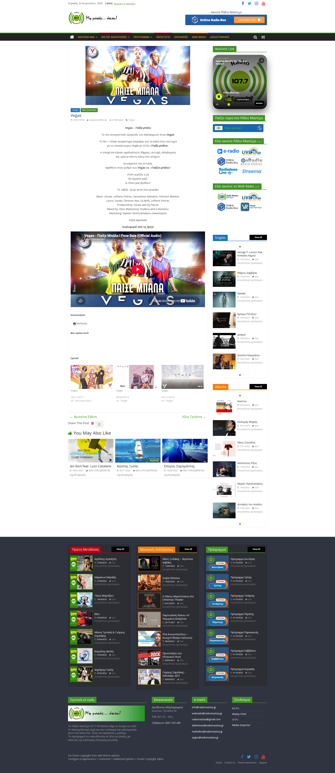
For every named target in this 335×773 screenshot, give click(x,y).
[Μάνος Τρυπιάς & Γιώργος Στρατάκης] (81, 630)
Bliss (97, 614)
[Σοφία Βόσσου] (149, 576)
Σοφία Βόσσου (171, 578)
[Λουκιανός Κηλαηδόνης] (224, 504)
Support (263, 762)
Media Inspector (241, 725)
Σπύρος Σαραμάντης (179, 466)
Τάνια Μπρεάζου (104, 595)
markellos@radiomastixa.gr (207, 731)
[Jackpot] (224, 314)
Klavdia (241, 272)
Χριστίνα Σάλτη (83, 417)
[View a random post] (263, 37)
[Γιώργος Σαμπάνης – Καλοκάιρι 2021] (149, 670)
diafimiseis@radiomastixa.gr (208, 725)
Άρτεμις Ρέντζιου (246, 293)
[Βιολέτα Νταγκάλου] (224, 334)
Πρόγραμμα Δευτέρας (242, 559)
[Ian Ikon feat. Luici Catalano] (90, 441)
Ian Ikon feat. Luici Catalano (90, 466)
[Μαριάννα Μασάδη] (81, 575)
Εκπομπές (181, 37)
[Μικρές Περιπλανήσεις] (224, 463)
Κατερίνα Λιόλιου (247, 355)
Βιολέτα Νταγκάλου (248, 334)
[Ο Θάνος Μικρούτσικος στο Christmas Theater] (149, 594)
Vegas (132, 119)
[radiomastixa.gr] (72, 37)
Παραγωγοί (163, 37)
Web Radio (199, 37)
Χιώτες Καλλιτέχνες (114, 37)
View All (258, 237)
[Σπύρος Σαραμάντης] (185, 441)
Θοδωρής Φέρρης (247, 401)
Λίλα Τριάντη (194, 417)
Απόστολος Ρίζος (247, 442)
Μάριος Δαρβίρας (247, 252)
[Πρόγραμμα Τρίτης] (217, 575)
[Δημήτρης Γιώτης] (81, 668)
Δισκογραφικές (219, 37)
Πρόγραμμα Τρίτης (240, 577)
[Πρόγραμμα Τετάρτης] (217, 594)
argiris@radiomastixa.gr (205, 737)
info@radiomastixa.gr (204, 707)
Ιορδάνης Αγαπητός (105, 559)
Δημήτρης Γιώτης (103, 669)
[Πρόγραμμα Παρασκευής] (217, 630)
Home (219, 762)
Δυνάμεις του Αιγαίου (249, 483)
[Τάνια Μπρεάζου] (81, 594)
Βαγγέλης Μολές (104, 651)
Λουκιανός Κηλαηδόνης (250, 504)
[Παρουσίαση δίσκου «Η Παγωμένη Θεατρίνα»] (149, 613)
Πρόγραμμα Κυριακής (242, 669)
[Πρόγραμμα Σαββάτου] (217, 649)
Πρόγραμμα (141, 37)
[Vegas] (92, 377)
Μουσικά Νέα (86, 37)
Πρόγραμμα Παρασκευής (244, 632)
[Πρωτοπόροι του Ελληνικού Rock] (149, 651)
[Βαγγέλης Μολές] (81, 649)
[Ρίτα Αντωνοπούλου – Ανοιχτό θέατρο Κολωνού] (149, 632)
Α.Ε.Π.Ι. (236, 708)
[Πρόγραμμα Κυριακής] (217, 667)
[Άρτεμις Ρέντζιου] (224, 293)
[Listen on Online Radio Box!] (226, 17)
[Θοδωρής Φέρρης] (224, 401)
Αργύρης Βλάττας (98, 119)
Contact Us (229, 762)
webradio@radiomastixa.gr (207, 713)
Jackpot (241, 314)
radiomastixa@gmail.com (206, 719)
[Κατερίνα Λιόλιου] (224, 355)
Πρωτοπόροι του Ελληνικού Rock (172, 655)
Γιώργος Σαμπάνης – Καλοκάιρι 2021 (174, 674)
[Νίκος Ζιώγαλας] (224, 422)
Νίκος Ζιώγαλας (246, 421)
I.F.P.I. (235, 719)
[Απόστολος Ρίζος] (224, 442)
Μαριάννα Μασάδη (124, 3)
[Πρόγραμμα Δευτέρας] (217, 557)
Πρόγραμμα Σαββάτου (243, 650)
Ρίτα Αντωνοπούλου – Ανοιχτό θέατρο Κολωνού (177, 636)
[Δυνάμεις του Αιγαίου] (224, 483)
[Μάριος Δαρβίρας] (224, 252)
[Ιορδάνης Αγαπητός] (81, 557)
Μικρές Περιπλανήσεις (250, 463)
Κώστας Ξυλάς (127, 466)
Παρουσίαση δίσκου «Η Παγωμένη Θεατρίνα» (175, 617)
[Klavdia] (224, 273)
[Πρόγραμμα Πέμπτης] (217, 612)
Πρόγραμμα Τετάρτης (242, 595)
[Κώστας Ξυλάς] (138, 441)
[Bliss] (81, 612)
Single (75, 109)
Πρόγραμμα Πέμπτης (242, 614)
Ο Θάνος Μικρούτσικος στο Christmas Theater (178, 598)
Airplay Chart (239, 714)
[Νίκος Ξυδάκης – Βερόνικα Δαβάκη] (149, 557)
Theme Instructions (247, 762)
